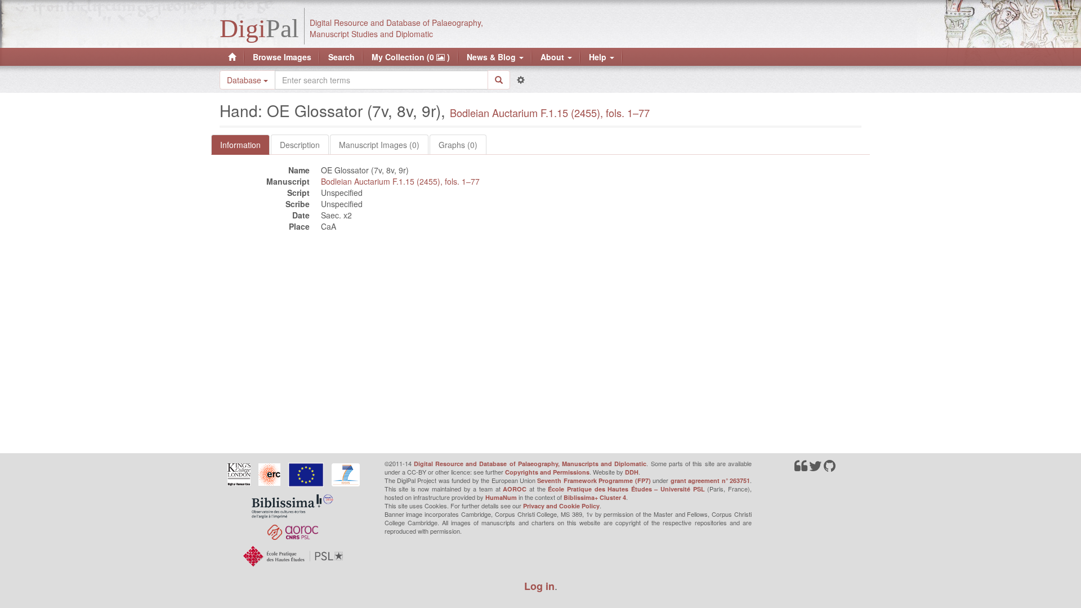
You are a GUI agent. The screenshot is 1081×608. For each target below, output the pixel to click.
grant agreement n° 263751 (710, 480)
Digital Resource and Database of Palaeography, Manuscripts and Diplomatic (530, 463)
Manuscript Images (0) (379, 144)
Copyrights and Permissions (547, 472)
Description (300, 144)
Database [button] (245, 80)
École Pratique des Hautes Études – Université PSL (626, 489)
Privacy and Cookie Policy (561, 506)
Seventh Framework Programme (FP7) (593, 480)
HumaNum (501, 497)
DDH (631, 472)
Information (240, 144)
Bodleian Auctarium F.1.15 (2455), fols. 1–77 (550, 112)
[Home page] (232, 57)
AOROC (514, 489)
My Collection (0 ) (411, 56)
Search (341, 56)
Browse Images (282, 56)
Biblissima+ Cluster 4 (595, 497)
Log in (539, 586)
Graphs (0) (458, 144)
